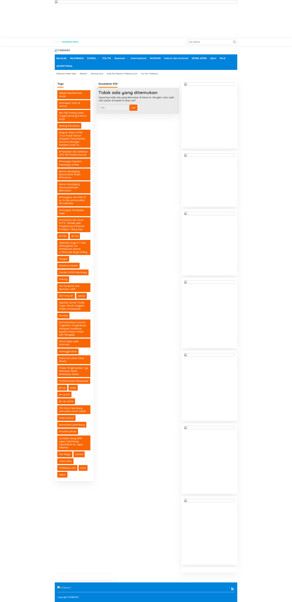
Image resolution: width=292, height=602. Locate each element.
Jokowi (81, 295)
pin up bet (64, 394)
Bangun (63, 258)
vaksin (62, 474)
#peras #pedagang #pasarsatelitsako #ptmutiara (69, 187)
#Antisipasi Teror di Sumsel (69, 104)
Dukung (63, 279)
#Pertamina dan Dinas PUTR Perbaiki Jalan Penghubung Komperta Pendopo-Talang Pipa (71, 224)
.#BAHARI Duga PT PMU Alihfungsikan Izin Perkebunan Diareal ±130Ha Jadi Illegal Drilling (73, 247)
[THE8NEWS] (62, 50)
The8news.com (67, 467)
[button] (234, 42)
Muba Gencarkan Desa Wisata (71, 359)
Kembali (63, 315)
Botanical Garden (68, 265)
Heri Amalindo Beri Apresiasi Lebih (69, 287)
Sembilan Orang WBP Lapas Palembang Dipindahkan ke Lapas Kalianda (71, 443)
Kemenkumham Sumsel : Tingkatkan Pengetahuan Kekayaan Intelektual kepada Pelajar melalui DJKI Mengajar (72, 328)
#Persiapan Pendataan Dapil (71, 212)
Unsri (83, 467)
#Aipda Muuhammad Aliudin (70, 94)
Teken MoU (65, 461)
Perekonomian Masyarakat (74, 380)
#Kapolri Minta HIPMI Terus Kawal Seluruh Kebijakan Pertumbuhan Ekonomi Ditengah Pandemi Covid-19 (72, 138)
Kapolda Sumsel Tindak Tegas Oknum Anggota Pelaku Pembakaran (71, 305)
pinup (73, 387)
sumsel (79, 454)
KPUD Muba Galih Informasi (69, 343)
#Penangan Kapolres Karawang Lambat (70, 163)
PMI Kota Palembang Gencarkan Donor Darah (72, 409)
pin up (62, 387)
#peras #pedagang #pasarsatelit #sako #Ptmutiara (70, 174)
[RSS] (232, 589)
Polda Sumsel (66, 417)
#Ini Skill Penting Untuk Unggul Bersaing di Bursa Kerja (73, 115)
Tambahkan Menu (69, 41)
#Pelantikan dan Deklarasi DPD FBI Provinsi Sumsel (73, 153)
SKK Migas (65, 454)
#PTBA (63, 236)
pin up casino (66, 401)
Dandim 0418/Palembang (73, 272)
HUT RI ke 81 (66, 295)
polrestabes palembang (72, 424)
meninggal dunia (68, 351)
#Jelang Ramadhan (69, 125)
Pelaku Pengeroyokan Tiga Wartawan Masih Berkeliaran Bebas (73, 371)
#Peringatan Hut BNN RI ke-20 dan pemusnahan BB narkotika (72, 200)
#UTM (74, 236)
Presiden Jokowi (67, 431)
